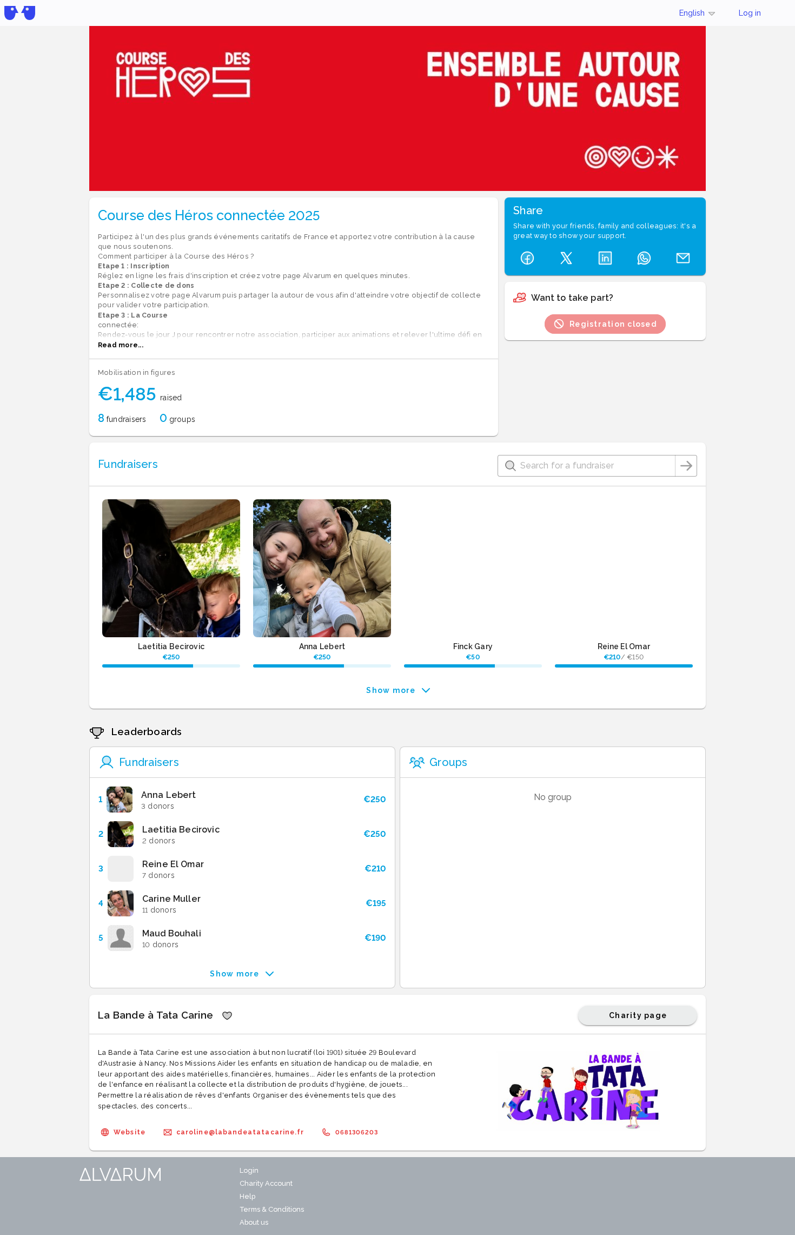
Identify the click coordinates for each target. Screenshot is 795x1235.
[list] (242, 869)
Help (247, 1196)
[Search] (686, 466)
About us (254, 1222)
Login (249, 1170)
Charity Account (266, 1183)
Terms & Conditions (272, 1209)
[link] (242, 799)
